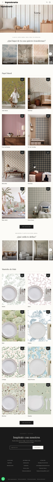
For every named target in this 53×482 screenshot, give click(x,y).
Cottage (4, 379)
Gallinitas (30, 110)
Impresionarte (13, 479)
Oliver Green (31, 220)
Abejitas (30, 416)
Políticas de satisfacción (26, 470)
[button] (2, 2)
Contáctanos (26, 465)
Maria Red (4, 183)
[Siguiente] (50, 53)
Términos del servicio (41, 479)
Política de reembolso (22, 479)
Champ (29, 343)
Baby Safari (5, 220)
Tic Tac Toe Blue (32, 147)
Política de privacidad (31, 479)
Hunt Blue (30, 183)
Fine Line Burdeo (6, 147)
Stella (29, 306)
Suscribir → (37, 447)
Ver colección (26, 226)
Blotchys (4, 416)
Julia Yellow (5, 110)
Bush (3, 343)
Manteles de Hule (9, 269)
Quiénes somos (26, 462)
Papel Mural (7, 73)
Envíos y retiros (26, 468)
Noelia (3, 306)
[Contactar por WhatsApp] (3, 479)
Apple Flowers (31, 379)
